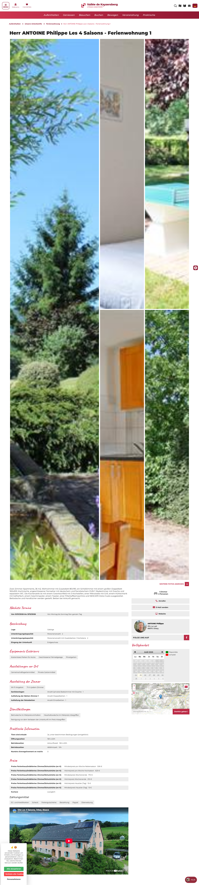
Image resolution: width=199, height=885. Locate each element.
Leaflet (187, 704)
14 (154, 668)
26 (145, 675)
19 (145, 672)
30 (150, 661)
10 (136, 668)
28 (141, 661)
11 (141, 668)
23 (163, 672)
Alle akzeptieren (14, 869)
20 (150, 672)
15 (158, 668)
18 (141, 672)
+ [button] (134, 685)
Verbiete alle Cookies (14, 874)
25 (141, 675)
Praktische (149, 15)
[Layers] (186, 686)
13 (150, 668)
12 (145, 668)
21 (154, 672)
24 (136, 675)
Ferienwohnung (53, 24)
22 (158, 672)
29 (145, 661)
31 (154, 661)
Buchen (98, 15)
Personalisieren (14, 879)
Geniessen (69, 15)
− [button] (134, 689)
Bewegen (112, 15)
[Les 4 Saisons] (122, 173)
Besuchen (84, 15)
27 (136, 661)
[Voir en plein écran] (134, 693)
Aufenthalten (51, 15)
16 (163, 668)
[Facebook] (186, 637)
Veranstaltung (130, 15)
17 (136, 672)
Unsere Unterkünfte (33, 24)
